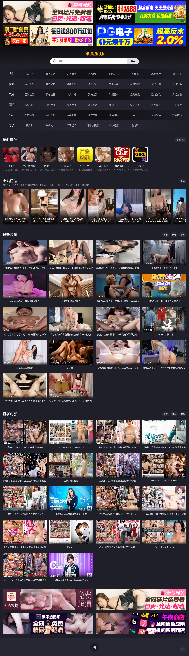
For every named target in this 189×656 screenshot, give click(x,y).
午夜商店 (50, 125)
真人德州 (50, 73)
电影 (12, 94)
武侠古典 (92, 115)
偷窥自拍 (29, 104)
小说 (12, 115)
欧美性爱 (92, 94)
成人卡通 (71, 94)
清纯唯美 (135, 104)
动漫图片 (92, 104)
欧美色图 (71, 104)
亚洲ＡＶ (29, 84)
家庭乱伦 (50, 115)
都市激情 (29, 115)
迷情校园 (114, 115)
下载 (183, 180)
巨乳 (174, 234)
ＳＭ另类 (177, 84)
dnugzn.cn (94, 54)
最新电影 (10, 414)
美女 (165, 234)
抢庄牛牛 (177, 73)
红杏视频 (114, 125)
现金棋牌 (156, 73)
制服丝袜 (114, 94)
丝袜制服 (135, 84)
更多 (183, 234)
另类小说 (135, 115)
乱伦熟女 (156, 94)
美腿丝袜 (114, 104)
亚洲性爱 (29, 94)
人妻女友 (71, 115)
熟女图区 (156, 104)
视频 (12, 84)
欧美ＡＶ (71, 84)
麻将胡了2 (114, 73)
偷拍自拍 (50, 94)
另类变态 (177, 94)
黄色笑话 (156, 115)
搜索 (133, 61)
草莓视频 (71, 125)
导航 (12, 125)
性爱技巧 (177, 115)
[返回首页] (182, 649)
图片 (12, 105)
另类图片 (177, 104)
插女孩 (29, 125)
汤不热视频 (93, 125)
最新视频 (10, 234)
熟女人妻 (114, 84)
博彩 (12, 74)
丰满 (165, 414)
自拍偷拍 (50, 84)
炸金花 (135, 73)
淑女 (174, 414)
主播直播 (156, 84)
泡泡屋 (135, 125)
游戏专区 (92, 73)
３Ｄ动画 (92, 84)
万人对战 (71, 73)
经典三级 (135, 94)
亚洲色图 (50, 104)
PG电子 (30, 73)
